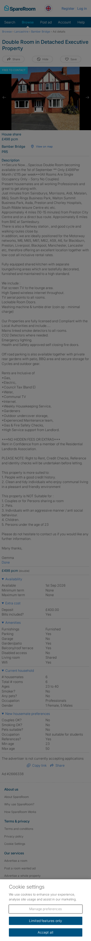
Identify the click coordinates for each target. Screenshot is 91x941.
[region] (45, 910)
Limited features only (45, 921)
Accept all (46, 932)
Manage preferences (45, 909)
